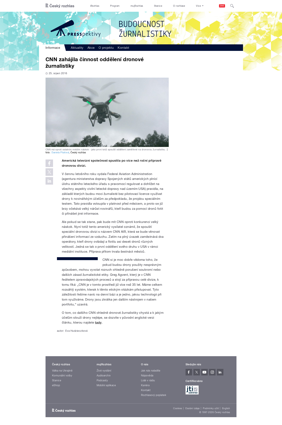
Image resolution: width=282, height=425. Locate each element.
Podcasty (102, 380)
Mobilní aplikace (106, 385)
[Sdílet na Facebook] (49, 163)
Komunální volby (62, 375)
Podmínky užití (211, 408)
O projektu (106, 47)
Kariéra (145, 385)
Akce (91, 47)
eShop (56, 385)
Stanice (158, 6)
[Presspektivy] (141, 28)
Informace (53, 47)
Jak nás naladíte (150, 370)
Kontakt (123, 47)
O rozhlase (179, 6)
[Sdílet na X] (49, 172)
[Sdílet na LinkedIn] (49, 181)
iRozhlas (94, 6)
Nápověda (147, 375)
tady (98, 322)
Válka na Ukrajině (62, 370)
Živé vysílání (104, 370)
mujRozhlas (137, 6)
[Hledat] (232, 6)
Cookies (177, 408)
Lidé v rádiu (148, 380)
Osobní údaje (192, 408)
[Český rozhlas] (60, 6)
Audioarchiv (104, 375)
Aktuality (77, 47)
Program (114, 6)
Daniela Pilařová (60, 152)
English (226, 408)
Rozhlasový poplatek (153, 395)
